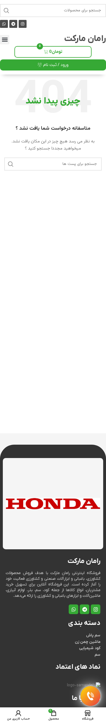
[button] (4, 39)
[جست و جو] (6, 10)
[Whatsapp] (4, 24)
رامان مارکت (85, 38)
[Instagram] (23, 24)
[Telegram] (13, 24)
